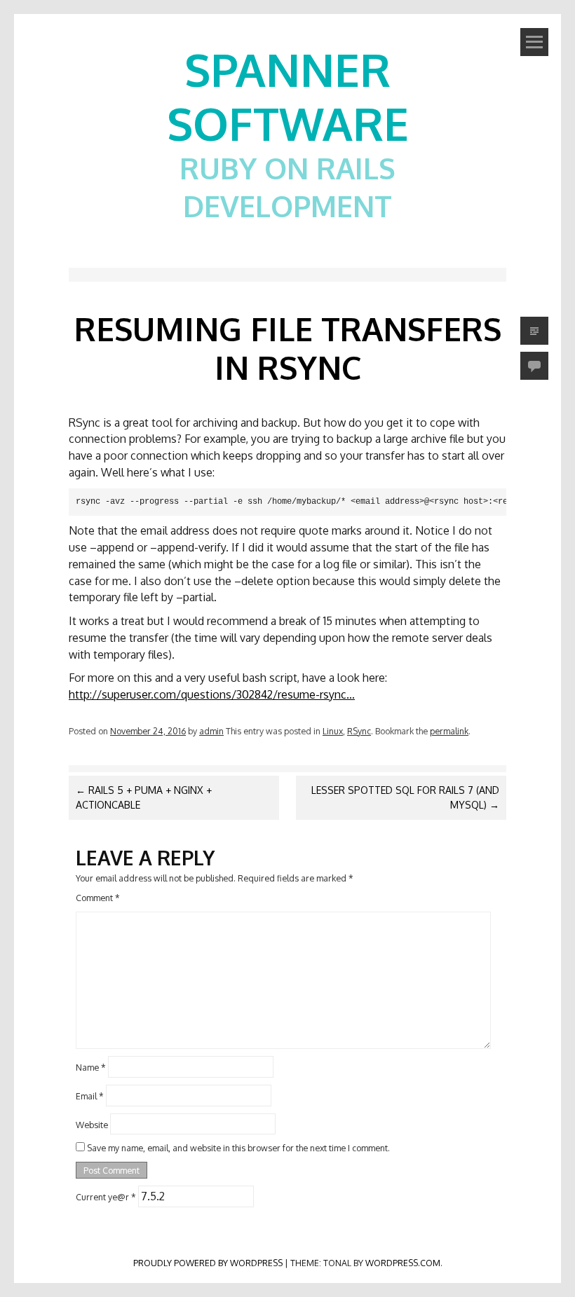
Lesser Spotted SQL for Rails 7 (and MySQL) (405, 797)
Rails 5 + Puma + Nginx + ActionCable (144, 797)
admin (211, 730)
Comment (98, 897)
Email (90, 1095)
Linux (333, 730)
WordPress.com (402, 1262)
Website (92, 1124)
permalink (449, 730)
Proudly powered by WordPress (208, 1262)
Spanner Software (288, 96)
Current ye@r (106, 1196)
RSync (359, 730)
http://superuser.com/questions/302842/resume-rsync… (212, 694)
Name (91, 1067)
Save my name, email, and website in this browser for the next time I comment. (238, 1147)
